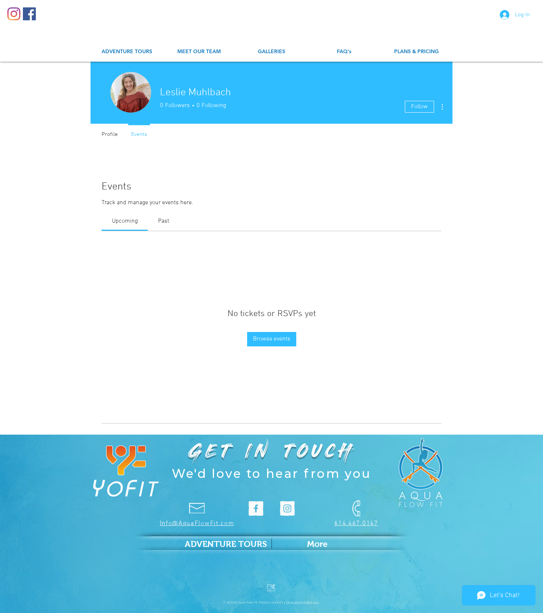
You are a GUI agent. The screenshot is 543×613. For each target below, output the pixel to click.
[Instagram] (13, 13)
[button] (271, 51)
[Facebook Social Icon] (29, 13)
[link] (125, 221)
